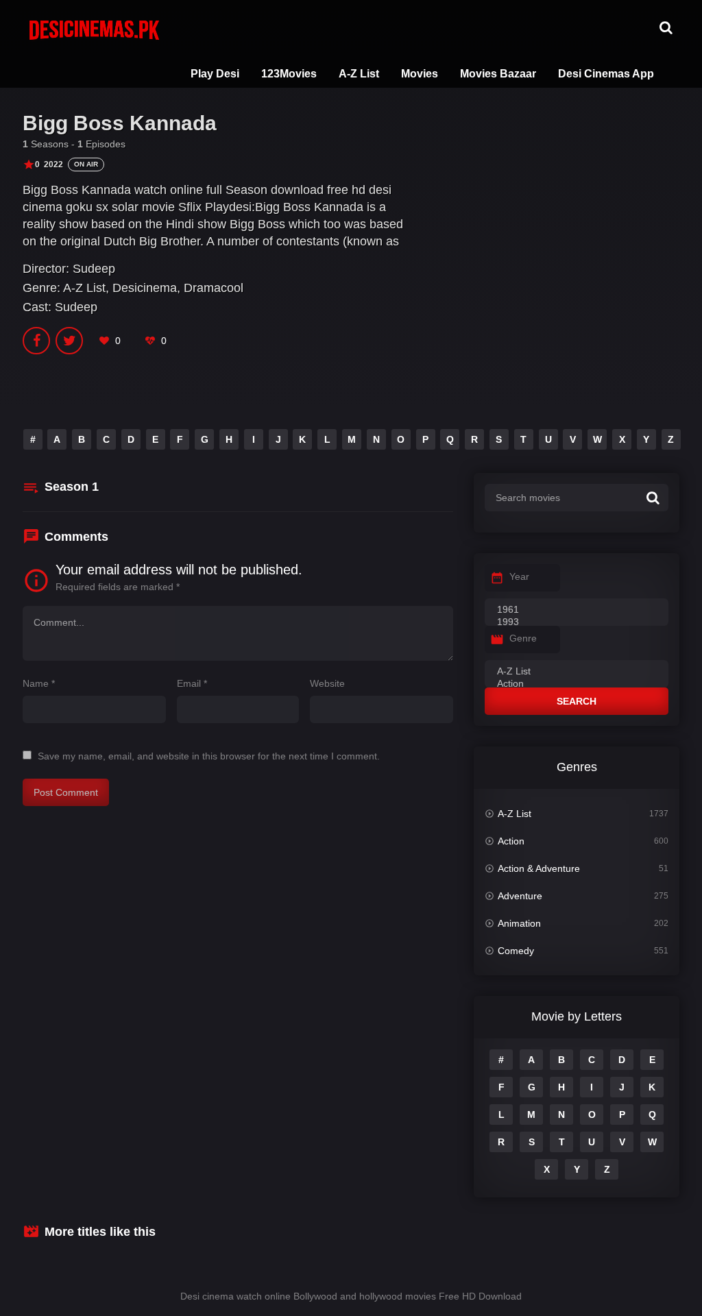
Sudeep (94, 269)
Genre (523, 638)
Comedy (516, 950)
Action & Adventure (539, 868)
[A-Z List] (576, 672)
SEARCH (576, 701)
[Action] (576, 684)
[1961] (576, 610)
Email (192, 683)
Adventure (520, 895)
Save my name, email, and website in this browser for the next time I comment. (209, 756)
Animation (519, 923)
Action (511, 841)
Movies (419, 74)
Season (72, 487)
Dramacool (213, 288)
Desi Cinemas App (606, 74)
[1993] (576, 622)
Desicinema (144, 288)
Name (39, 683)
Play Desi (215, 74)
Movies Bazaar (498, 74)
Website (327, 683)
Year (519, 576)
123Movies (289, 74)
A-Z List (359, 74)
